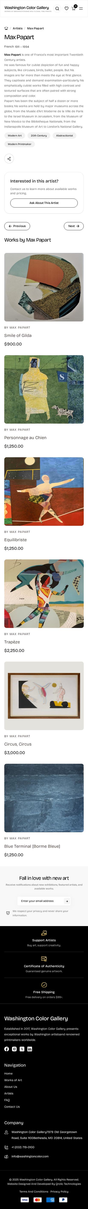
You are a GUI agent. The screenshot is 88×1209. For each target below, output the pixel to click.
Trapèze (12, 641)
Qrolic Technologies (68, 1184)
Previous (19, 226)
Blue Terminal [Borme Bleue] (32, 846)
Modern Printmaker (19, 144)
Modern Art (15, 135)
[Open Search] (57, 8)
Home (6, 28)
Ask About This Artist (44, 203)
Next (71, 226)
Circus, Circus (18, 744)
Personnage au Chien (25, 437)
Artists (17, 28)
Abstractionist (64, 135)
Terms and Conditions (33, 1191)
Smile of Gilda (18, 335)
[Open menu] (81, 8)
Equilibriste (15, 539)
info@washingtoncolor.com (30, 1156)
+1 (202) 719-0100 (23, 1147)
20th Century (39, 135)
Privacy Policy (59, 1191)
